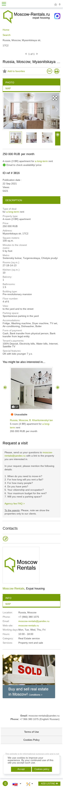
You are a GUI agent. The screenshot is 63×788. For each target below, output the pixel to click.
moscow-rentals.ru (28, 625)
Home (6, 29)
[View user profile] (21, 565)
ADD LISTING (48, 783)
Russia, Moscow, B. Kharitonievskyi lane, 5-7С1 (36, 420)
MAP (8, 604)
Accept (21, 769)
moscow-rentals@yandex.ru (33, 621)
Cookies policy (41, 769)
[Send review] (5, 538)
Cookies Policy (31, 739)
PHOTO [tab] (9, 82)
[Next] (37, 54)
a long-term (41, 161)
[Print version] (56, 71)
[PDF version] (49, 71)
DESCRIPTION (13, 200)
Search (6, 35)
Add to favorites (16, 71)
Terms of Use (31, 731)
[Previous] (25, 54)
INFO (8, 598)
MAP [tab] (8, 88)
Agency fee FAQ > (15, 503)
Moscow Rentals (13, 588)
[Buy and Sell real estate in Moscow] (29, 676)
